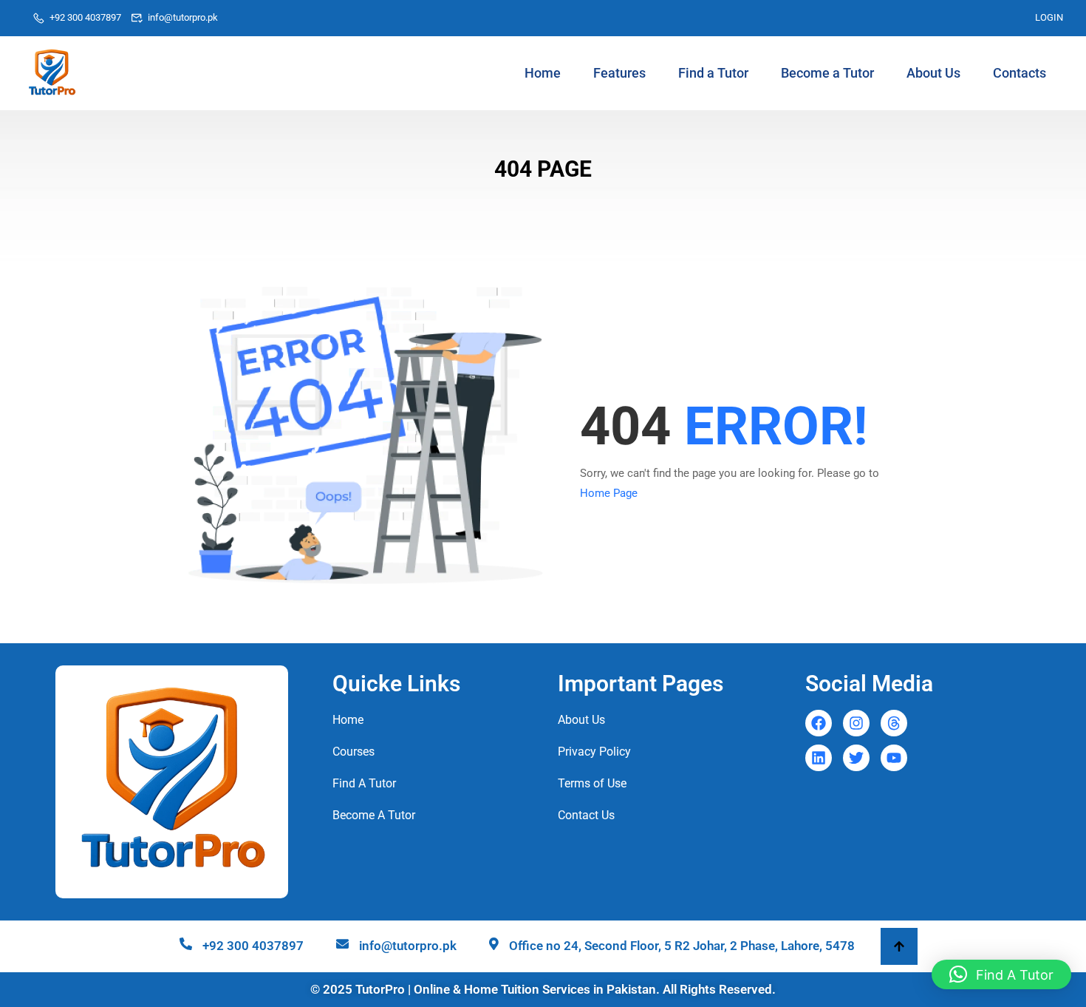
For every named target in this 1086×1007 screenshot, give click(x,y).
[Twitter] (856, 758)
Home (543, 73)
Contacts (1019, 73)
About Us (933, 73)
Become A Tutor (373, 815)
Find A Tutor (364, 783)
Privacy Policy (594, 752)
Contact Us (586, 815)
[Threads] (894, 723)
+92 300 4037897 (85, 17)
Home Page (609, 493)
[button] (1001, 974)
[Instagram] (856, 723)
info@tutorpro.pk (183, 17)
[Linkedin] (818, 758)
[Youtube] (894, 758)
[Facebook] (818, 723)
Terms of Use (592, 783)
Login (1049, 17)
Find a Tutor (713, 73)
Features (619, 73)
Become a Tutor (827, 73)
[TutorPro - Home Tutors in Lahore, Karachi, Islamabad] (51, 73)
